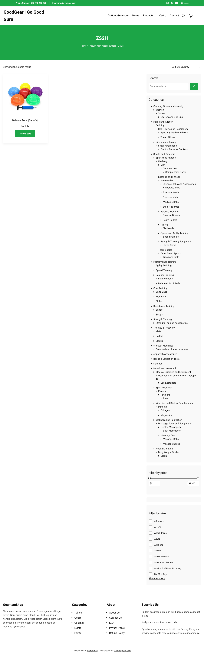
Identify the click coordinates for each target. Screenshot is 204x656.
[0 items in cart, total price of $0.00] (191, 16)
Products (148, 15)
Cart (161, 15)
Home (83, 45)
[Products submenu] (154, 16)
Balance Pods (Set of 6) (25, 120)
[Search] (194, 86)
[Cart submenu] (165, 16)
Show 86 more (157, 578)
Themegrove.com (122, 650)
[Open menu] (198, 16)
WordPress (92, 650)
